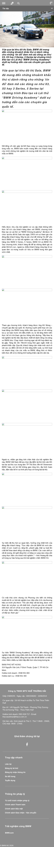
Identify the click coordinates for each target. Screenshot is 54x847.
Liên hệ (8, 764)
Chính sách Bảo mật (14, 808)
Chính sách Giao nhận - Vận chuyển (20, 812)
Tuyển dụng (10, 780)
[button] (18, 3)
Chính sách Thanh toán (15, 804)
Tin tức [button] (6, 8)
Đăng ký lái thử (11, 768)
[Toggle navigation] (3, 3)
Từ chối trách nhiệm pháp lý (17, 800)
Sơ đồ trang (10, 776)
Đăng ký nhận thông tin (15, 772)
